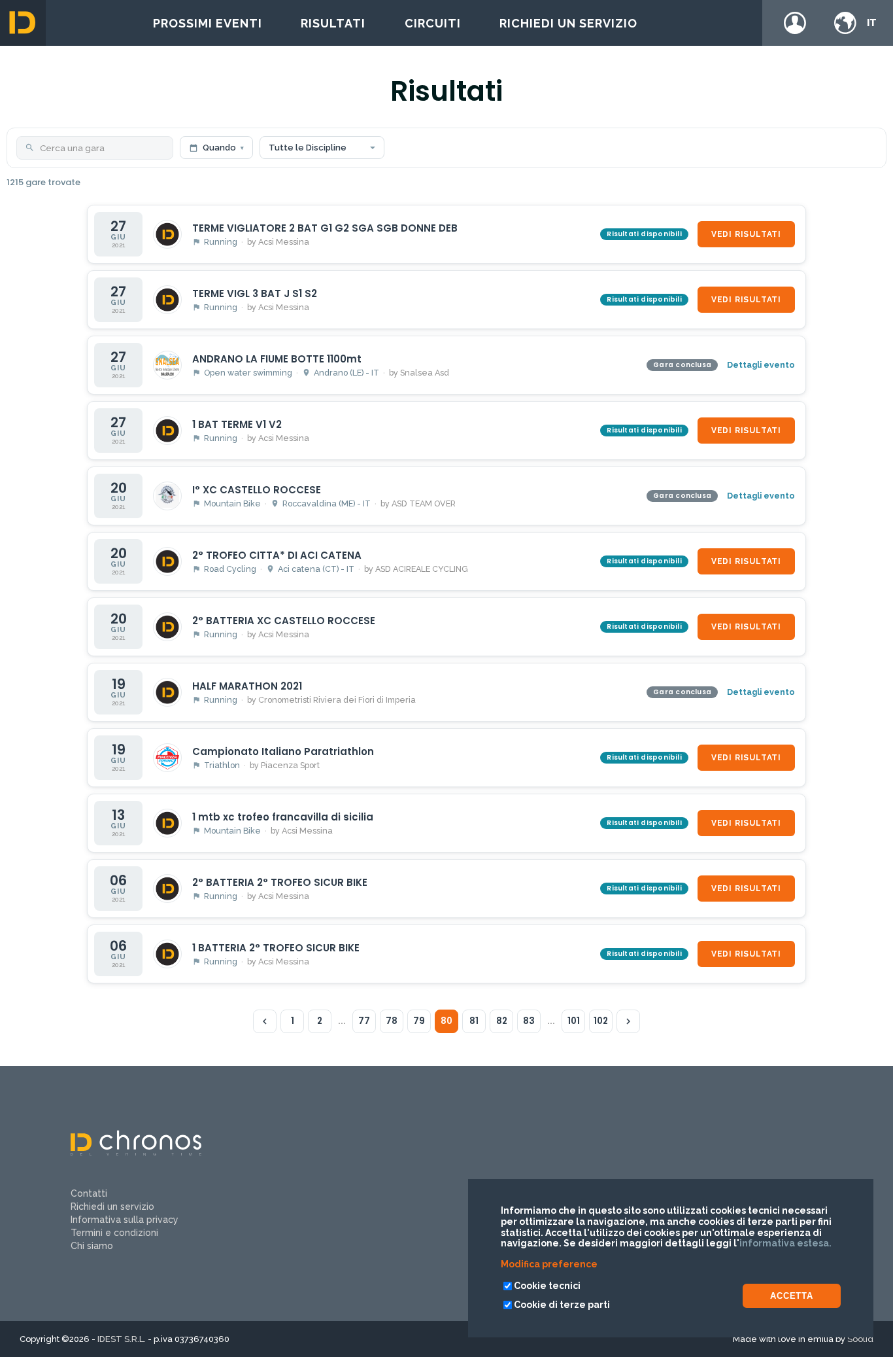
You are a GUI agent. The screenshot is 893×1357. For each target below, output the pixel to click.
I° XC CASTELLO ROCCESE (256, 490)
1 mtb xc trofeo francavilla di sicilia (282, 817)
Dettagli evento (761, 365)
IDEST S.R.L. (121, 1339)
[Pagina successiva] (628, 1021)
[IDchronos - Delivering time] (136, 1152)
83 (529, 1021)
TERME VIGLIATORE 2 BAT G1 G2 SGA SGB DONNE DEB (325, 228)
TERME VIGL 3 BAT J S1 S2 (254, 293)
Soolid (860, 1339)
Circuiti (433, 23)
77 (364, 1021)
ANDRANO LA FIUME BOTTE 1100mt (277, 359)
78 (391, 1021)
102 (601, 1021)
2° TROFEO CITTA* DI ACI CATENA (277, 555)
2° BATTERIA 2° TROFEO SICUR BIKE (279, 882)
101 (573, 1021)
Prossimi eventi (207, 23)
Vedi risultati (746, 234)
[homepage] (23, 23)
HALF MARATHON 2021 (247, 686)
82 (501, 1021)
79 (419, 1021)
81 (474, 1021)
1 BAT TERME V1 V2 (237, 424)
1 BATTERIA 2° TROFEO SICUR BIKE (276, 948)
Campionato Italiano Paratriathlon (283, 751)
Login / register (795, 23)
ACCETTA (791, 1296)
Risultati (333, 23)
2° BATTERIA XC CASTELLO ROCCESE (283, 620)
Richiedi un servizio (568, 23)
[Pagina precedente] (265, 1021)
